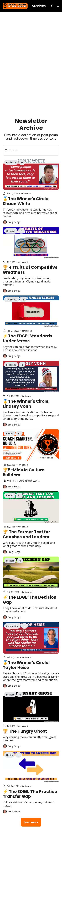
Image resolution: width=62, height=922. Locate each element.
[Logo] (15, 6)
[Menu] (57, 5)
